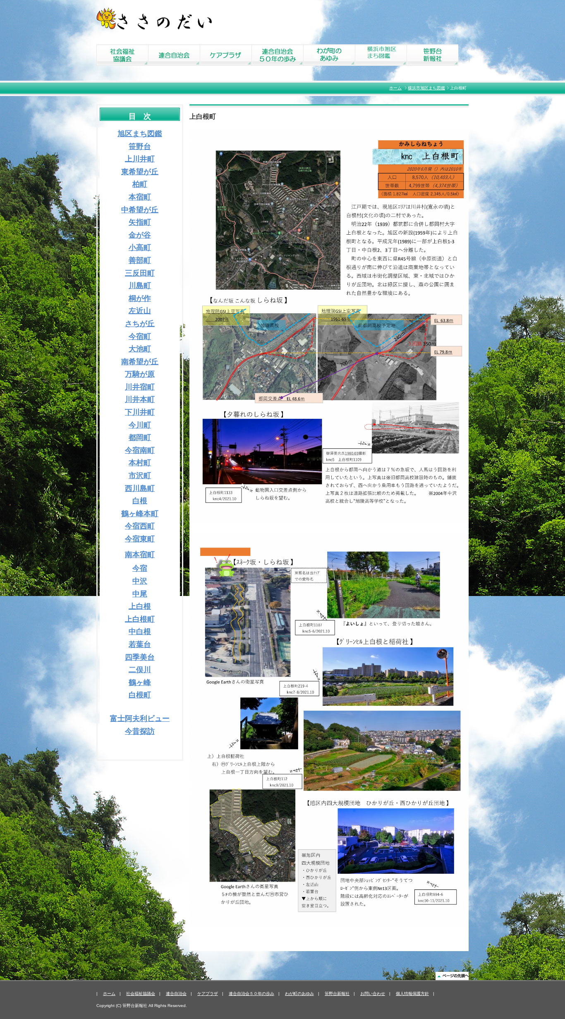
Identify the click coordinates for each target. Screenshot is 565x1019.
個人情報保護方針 (412, 993)
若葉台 (140, 644)
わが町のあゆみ (299, 993)
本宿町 (140, 197)
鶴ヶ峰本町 (139, 514)
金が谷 (140, 235)
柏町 (139, 184)
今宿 (139, 568)
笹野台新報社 (337, 993)
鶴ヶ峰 (140, 682)
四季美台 (140, 657)
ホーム (395, 88)
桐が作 (140, 298)
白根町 (140, 695)
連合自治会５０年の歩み (251, 993)
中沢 (139, 581)
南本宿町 (140, 554)
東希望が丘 (139, 172)
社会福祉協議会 (140, 993)
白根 (139, 501)
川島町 (140, 285)
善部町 (140, 260)
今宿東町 (140, 539)
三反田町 (140, 273)
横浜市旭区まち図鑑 (426, 88)
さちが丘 (140, 324)
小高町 (140, 247)
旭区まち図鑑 (139, 134)
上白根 (140, 606)
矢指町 (140, 222)
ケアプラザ (207, 993)
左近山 (140, 311)
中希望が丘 (139, 210)
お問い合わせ (372, 993)
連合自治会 (176, 993)
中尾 (139, 594)
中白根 (140, 631)
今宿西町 (140, 526)
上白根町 (140, 619)
